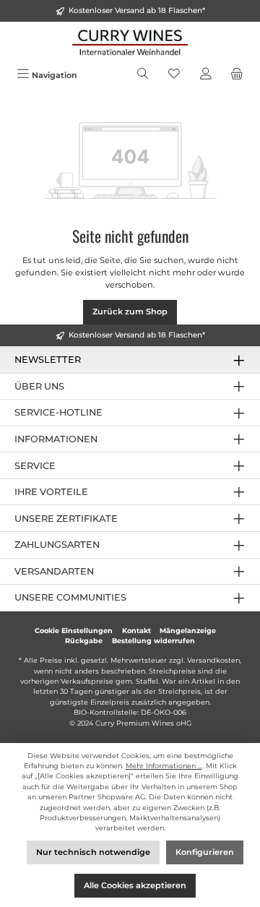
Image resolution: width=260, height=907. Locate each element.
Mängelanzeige (188, 631)
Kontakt (136, 631)
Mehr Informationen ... (164, 766)
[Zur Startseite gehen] (130, 42)
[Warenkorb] (237, 75)
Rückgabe (84, 641)
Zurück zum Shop (130, 311)
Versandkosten (213, 660)
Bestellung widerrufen (153, 641)
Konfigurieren (205, 852)
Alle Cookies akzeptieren (135, 885)
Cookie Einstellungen (74, 631)
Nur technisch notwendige (93, 852)
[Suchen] (143, 75)
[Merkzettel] (174, 75)
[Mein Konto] (206, 75)
